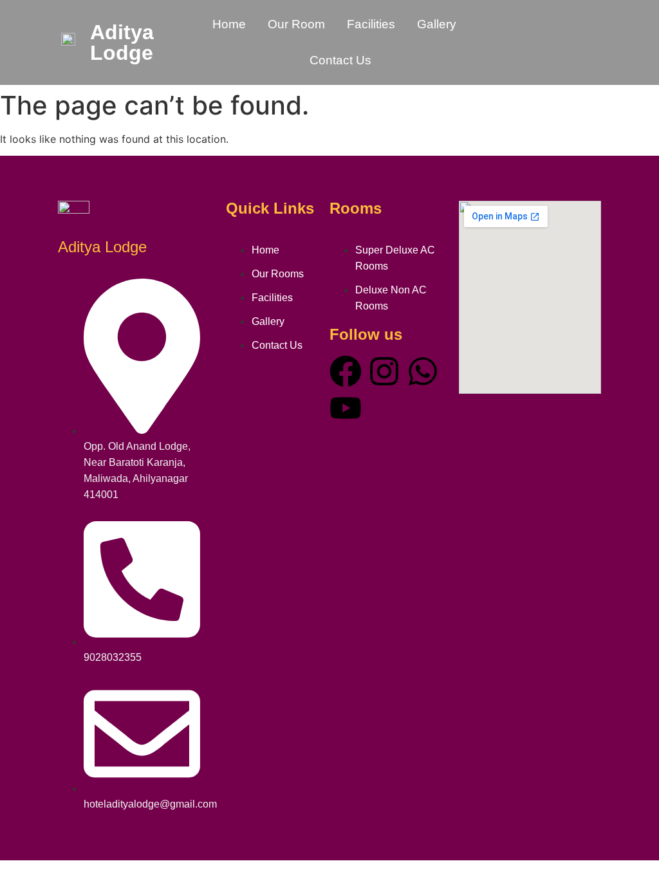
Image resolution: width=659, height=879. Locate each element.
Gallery (436, 24)
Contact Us (340, 60)
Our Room (296, 24)
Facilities (371, 24)
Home (229, 24)
